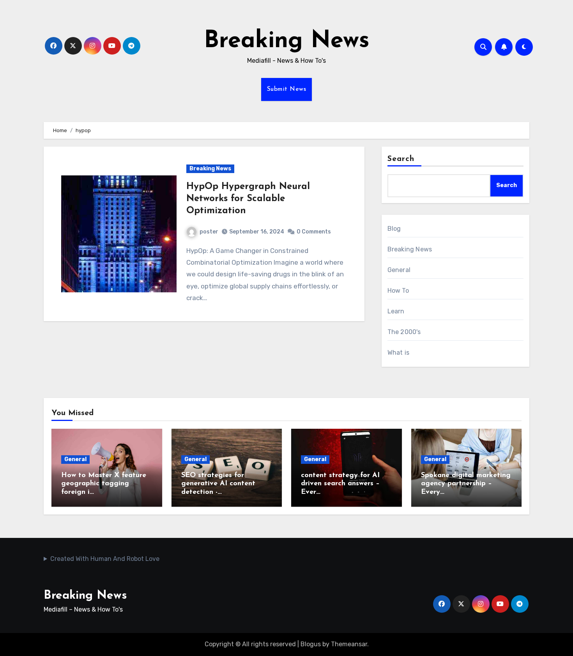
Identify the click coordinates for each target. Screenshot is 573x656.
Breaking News (287, 41)
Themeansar (349, 644)
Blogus (311, 644)
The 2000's (404, 332)
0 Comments (314, 231)
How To (398, 290)
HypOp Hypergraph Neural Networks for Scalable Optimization (248, 199)
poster (209, 231)
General (398, 270)
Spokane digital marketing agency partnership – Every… (466, 484)
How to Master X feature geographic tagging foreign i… (103, 484)
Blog (394, 228)
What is (398, 352)
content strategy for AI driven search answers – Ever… (340, 484)
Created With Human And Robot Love (104, 558)
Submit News (286, 89)
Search (401, 159)
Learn (396, 311)
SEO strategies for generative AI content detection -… (218, 484)
